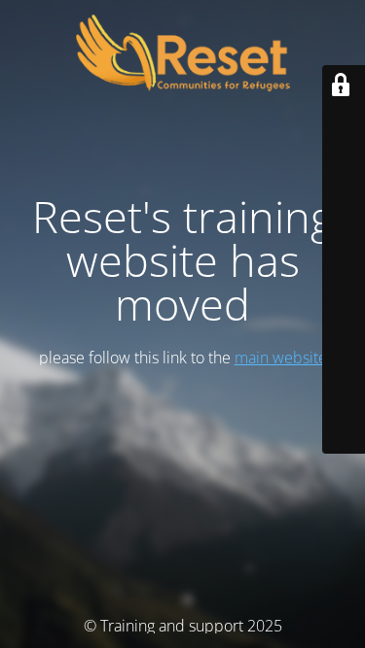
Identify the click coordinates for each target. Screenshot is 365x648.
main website (281, 357)
